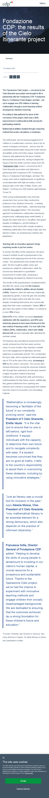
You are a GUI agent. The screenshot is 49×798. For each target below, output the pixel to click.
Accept (23, 781)
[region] (24, 776)
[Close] (3, 758)
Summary (9, 58)
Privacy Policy (29, 773)
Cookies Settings (23, 789)
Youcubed (15, 210)
